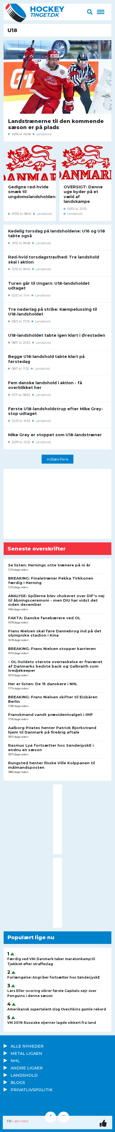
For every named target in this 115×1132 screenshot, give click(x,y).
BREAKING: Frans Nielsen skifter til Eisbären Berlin (52, 699)
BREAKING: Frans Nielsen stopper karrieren (52, 648)
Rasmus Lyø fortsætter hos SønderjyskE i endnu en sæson (51, 747)
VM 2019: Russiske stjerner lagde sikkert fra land (51, 1023)
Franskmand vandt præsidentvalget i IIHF (50, 714)
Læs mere (20, 1121)
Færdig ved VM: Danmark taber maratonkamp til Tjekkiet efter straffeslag (51, 961)
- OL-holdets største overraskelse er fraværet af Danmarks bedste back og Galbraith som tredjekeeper (55, 666)
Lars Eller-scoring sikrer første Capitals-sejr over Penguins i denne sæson (52, 993)
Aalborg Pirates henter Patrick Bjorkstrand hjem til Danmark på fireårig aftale (52, 729)
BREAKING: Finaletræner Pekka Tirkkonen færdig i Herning (50, 580)
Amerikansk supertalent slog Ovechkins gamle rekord (56, 1009)
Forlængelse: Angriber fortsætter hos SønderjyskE (53, 977)
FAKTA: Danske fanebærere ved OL (44, 618)
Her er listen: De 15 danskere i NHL (42, 684)
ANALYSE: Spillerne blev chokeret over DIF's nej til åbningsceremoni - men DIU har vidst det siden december (56, 600)
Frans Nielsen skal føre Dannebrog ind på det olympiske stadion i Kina (54, 633)
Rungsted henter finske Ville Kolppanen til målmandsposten (51, 765)
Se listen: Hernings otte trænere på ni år (49, 565)
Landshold (43, 134)
